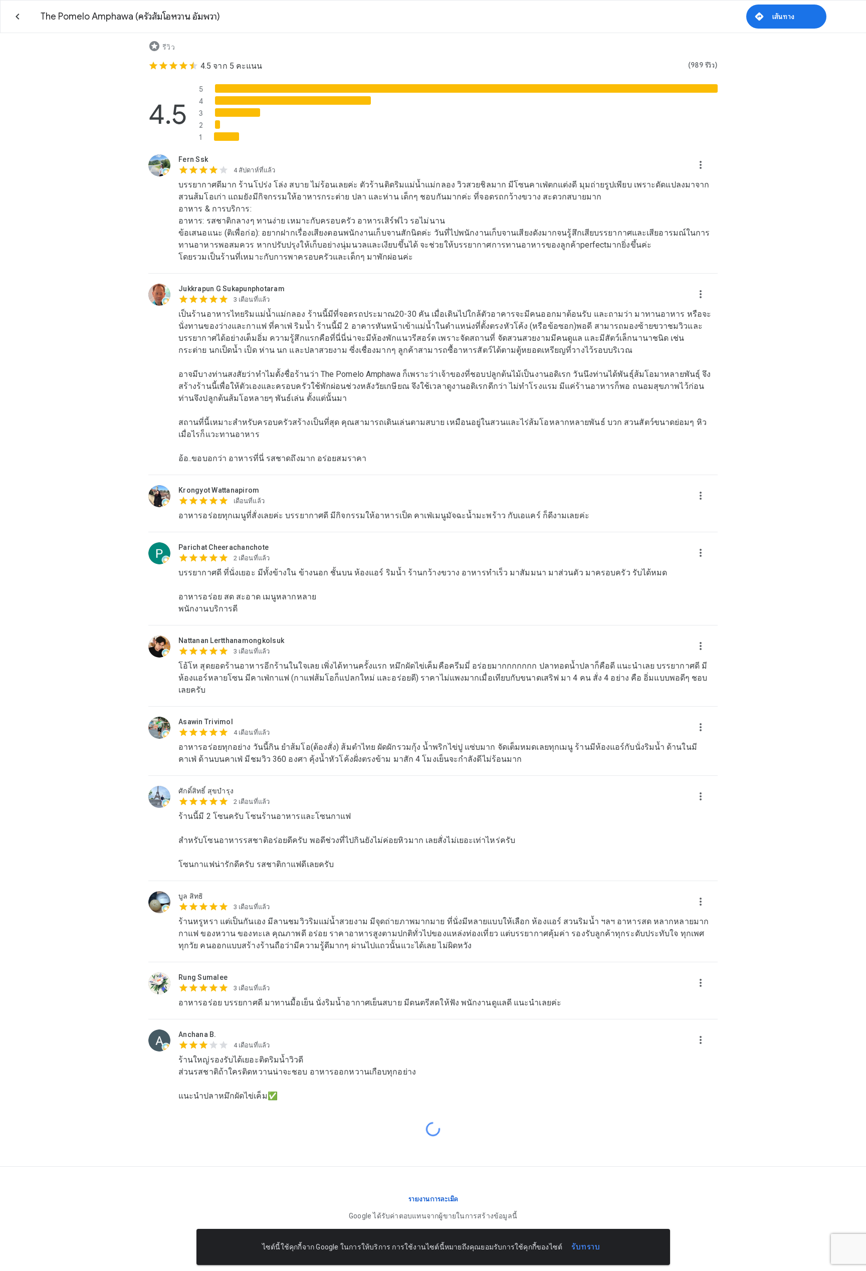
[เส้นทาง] (786, 17)
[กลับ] (18, 17)
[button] (701, 165)
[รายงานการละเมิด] (433, 1199)
